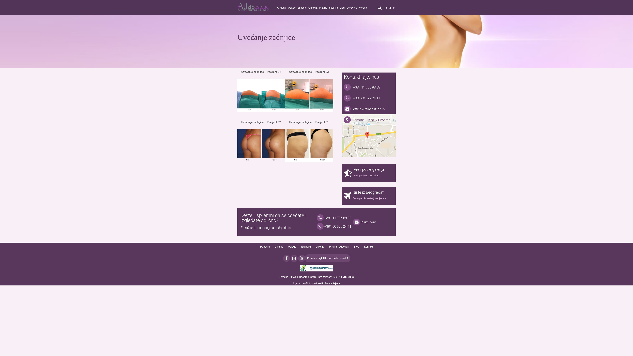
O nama (281, 7)
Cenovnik (352, 7)
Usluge (292, 7)
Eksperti (302, 7)
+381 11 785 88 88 (366, 87)
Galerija (312, 7)
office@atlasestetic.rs (368, 109)
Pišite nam (368, 222)
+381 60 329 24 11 (366, 98)
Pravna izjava (332, 283)
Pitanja (323, 7)
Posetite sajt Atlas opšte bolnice (326, 258)
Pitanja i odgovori (339, 246)
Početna (265, 246)
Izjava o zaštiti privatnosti (308, 283)
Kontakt (363, 7)
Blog (342, 7)
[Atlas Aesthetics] (253, 10)
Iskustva (333, 7)
